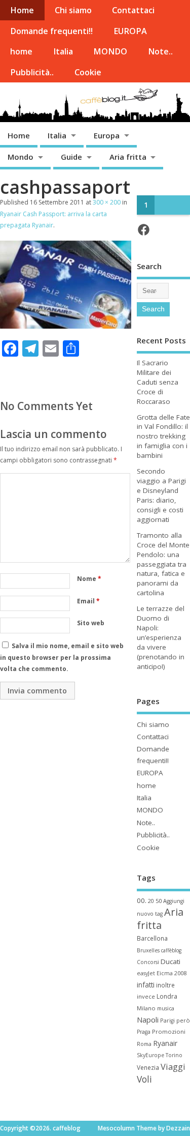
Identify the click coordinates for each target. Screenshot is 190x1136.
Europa (107, 135)
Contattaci (133, 10)
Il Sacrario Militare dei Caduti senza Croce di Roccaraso (157, 382)
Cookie (87, 72)
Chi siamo (73, 10)
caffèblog (171, 950)
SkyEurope (150, 1055)
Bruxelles (148, 950)
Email (88, 601)
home (21, 51)
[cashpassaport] (65, 326)
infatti (146, 984)
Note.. (160, 51)
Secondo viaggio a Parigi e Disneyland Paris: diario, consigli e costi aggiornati (161, 495)
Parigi (167, 1020)
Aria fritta (127, 157)
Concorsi (148, 962)
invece (146, 996)
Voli (144, 1079)
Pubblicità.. (32, 72)
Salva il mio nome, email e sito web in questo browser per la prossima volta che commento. (62, 657)
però (183, 1020)
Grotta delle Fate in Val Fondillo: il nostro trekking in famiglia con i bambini (163, 436)
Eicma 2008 (171, 973)
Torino (174, 1055)
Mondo (20, 157)
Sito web (90, 623)
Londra (167, 996)
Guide (71, 157)
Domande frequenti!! (51, 31)
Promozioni (168, 1031)
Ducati (170, 961)
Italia (63, 51)
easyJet (146, 973)
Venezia (148, 1067)
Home (22, 10)
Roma (144, 1043)
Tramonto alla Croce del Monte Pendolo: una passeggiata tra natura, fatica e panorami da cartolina (163, 564)
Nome (89, 578)
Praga (143, 1031)
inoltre (165, 985)
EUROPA (130, 31)
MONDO (110, 51)
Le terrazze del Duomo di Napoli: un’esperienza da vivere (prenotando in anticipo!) (160, 637)
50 (159, 901)
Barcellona (152, 938)
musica (165, 1008)
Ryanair (165, 1043)
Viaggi (173, 1066)
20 (151, 901)
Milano (146, 1008)
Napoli (148, 1019)
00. (141, 900)
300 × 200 (107, 202)
